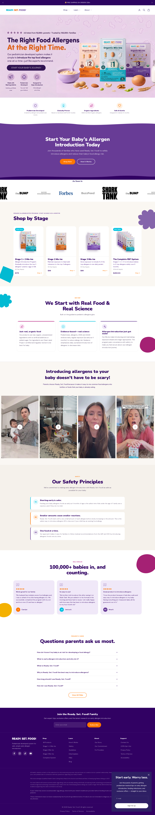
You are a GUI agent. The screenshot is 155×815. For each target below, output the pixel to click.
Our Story (98, 742)
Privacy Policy (125, 750)
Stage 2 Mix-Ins (48, 750)
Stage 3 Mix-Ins (48, 754)
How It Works (86, 162)
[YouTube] (31, 753)
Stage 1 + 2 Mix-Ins (49, 746)
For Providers (99, 750)
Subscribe (94, 725)
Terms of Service (126, 754)
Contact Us (125, 742)
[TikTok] (25, 753)
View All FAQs (77, 695)
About (87, 10)
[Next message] (152, 3)
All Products (47, 742)
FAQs (70, 758)
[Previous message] (3, 3)
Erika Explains (73, 754)
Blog (70, 762)
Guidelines (72, 750)
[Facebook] (14, 753)
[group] (77, 56)
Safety (71, 746)
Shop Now (67, 162)
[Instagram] (20, 753)
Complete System (49, 758)
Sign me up (132, 806)
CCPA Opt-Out (126, 746)
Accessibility (125, 758)
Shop (65, 10)
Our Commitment (101, 746)
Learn (76, 10)
